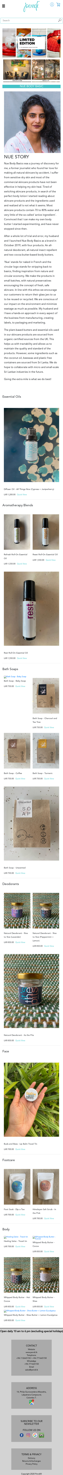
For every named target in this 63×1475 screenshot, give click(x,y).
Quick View (22, 495)
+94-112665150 (23, 1358)
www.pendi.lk (31, 1352)
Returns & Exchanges (31, 1461)
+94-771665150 (39, 1358)
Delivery (31, 1458)
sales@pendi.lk (31, 1370)
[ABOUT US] (46, 71)
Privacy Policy (31, 1464)
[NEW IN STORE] (17, 71)
